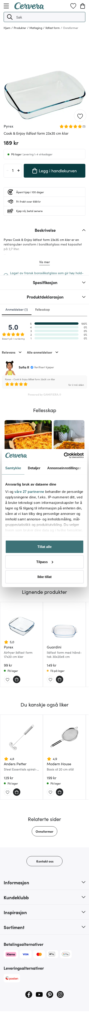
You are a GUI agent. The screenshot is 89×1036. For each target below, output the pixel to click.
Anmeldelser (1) (16, 309)
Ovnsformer (44, 831)
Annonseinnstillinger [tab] (64, 468)
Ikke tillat (44, 577)
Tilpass (42, 562)
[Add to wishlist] (80, 116)
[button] (10, 17)
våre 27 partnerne (29, 491)
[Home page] (29, 7)
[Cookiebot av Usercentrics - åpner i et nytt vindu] (64, 455)
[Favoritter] (73, 6)
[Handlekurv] (82, 6)
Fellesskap (42, 309)
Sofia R (24, 367)
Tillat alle (44, 547)
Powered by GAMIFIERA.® (44, 394)
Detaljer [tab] (34, 468)
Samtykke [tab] (13, 468)
